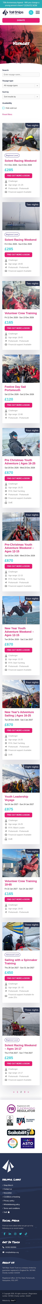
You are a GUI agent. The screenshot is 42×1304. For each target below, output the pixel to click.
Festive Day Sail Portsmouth (15, 388)
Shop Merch (8, 1185)
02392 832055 (10, 1247)
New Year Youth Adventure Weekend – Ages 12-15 (19, 632)
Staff (6, 1212)
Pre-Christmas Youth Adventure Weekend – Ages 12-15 (19, 548)
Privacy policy (9, 1201)
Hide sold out (11, 108)
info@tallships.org (12, 1252)
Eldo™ (13, 1300)
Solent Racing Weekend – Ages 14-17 (21, 1047)
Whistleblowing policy (12, 1204)
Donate (21, 20)
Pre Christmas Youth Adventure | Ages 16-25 (20, 461)
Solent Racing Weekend (21, 160)
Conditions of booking (12, 1197)
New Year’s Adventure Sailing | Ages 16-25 (19, 713)
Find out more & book (18, 176)
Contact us (8, 1189)
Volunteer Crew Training (21, 313)
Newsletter (8, 1193)
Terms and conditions (12, 1208)
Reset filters (7, 114)
